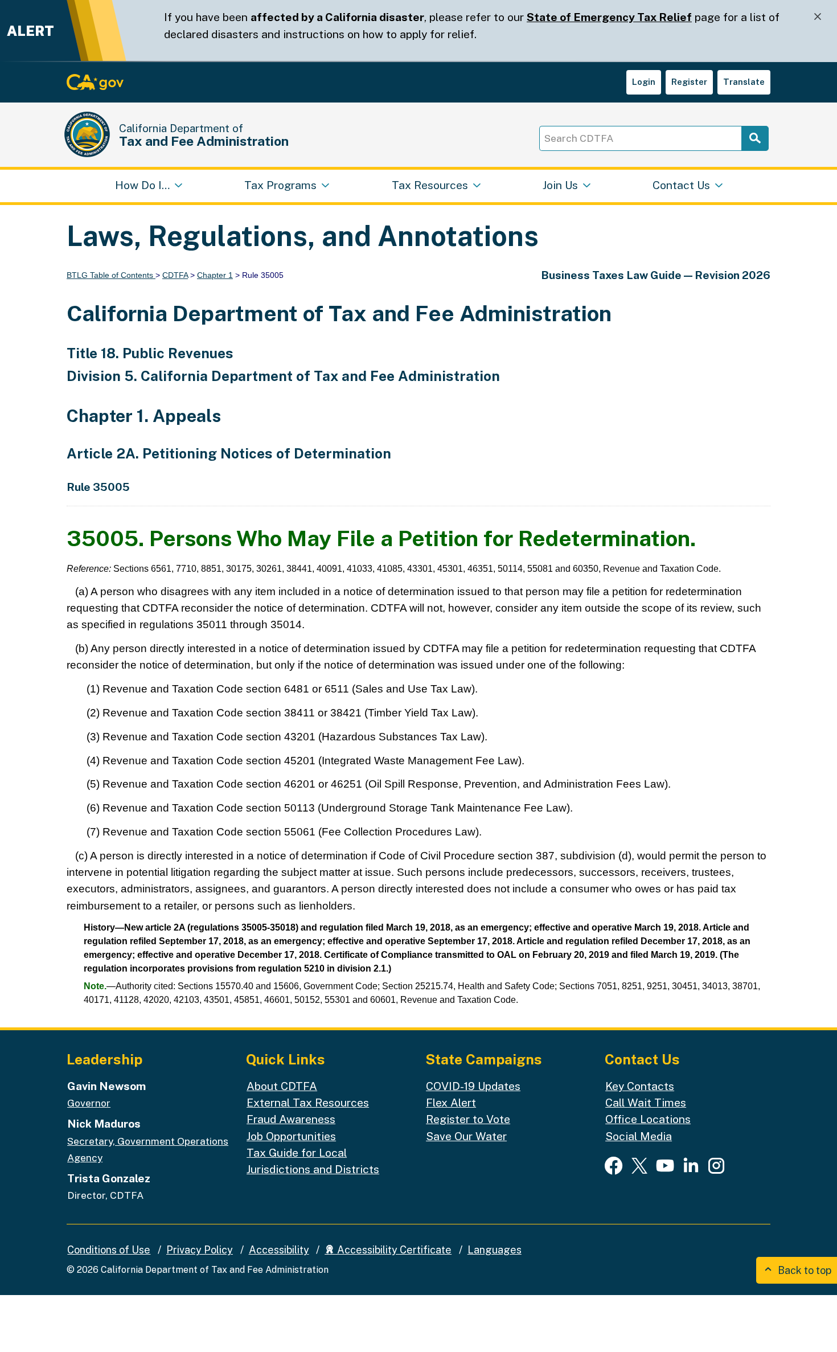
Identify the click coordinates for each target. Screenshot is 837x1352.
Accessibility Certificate (393, 1250)
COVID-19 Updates (473, 1086)
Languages (494, 1250)
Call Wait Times (645, 1102)
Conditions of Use (108, 1250)
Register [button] (689, 82)
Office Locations (648, 1119)
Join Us (560, 185)
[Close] (817, 16)
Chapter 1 (215, 275)
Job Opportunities (291, 1136)
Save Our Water (466, 1136)
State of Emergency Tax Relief (609, 17)
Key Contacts (639, 1086)
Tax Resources (430, 185)
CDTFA (175, 275)
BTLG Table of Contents (111, 275)
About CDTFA (282, 1086)
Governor (88, 1103)
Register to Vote (468, 1119)
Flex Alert (451, 1102)
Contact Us (681, 185)
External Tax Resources (308, 1102)
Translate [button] (744, 82)
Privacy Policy (199, 1250)
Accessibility (279, 1250)
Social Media (638, 1136)
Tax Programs (280, 185)
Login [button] (643, 82)
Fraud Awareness (291, 1119)
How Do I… (142, 185)
